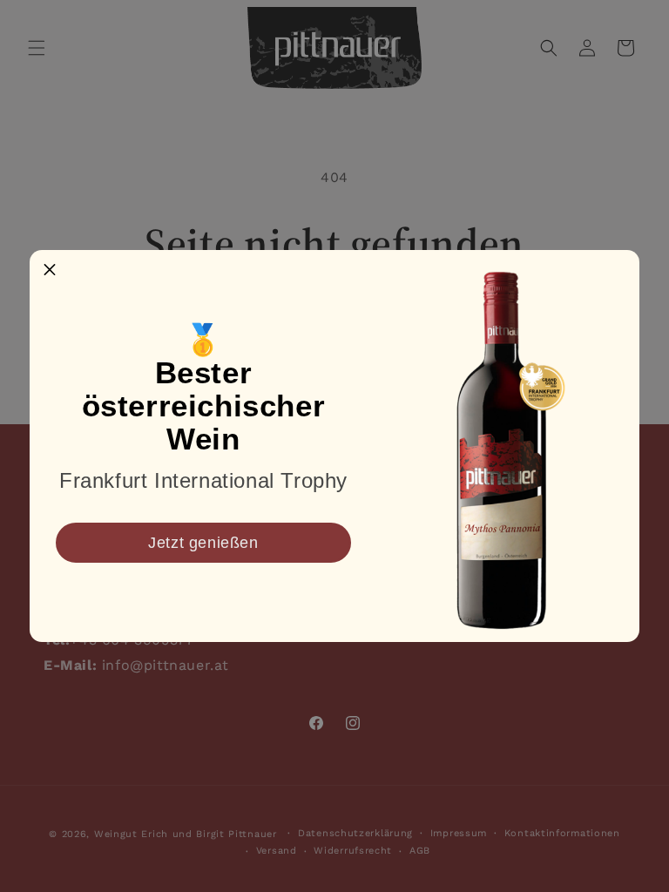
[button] (50, 270)
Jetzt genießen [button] (203, 542)
